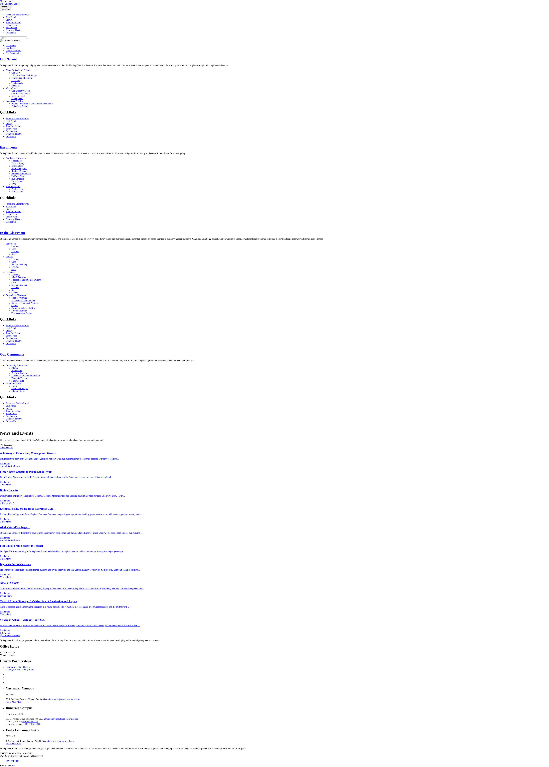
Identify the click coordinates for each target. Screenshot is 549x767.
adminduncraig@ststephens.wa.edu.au (61, 719)
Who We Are (12, 88)
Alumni (14, 368)
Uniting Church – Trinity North (20, 669)
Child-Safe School (19, 106)
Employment (11, 27)
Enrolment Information (16, 158)
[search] (13, 37)
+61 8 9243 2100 (32, 724)
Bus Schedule (17, 179)
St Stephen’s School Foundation (25, 375)
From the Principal (19, 388)
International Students (21, 173)
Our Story (15, 73)
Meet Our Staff (18, 96)
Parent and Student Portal (17, 14)
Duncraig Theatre (14, 30)
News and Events (14, 383)
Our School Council (20, 93)
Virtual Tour (16, 191)
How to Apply (17, 163)
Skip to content (7, 1)
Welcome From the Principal (24, 75)
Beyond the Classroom (16, 295)
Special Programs (19, 298)
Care (13, 249)
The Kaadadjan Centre (21, 313)
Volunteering (17, 370)
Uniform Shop (17, 176)
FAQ (13, 184)
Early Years (11, 244)
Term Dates (16, 181)
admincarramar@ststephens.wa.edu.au (62, 699)
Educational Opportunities (23, 300)
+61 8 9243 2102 (30, 721)
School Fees (11, 25)
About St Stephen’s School (18, 70)
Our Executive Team (20, 91)
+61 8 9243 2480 (13, 743)
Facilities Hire (17, 381)
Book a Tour (17, 189)
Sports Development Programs (25, 303)
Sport (13, 254)
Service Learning (19, 264)
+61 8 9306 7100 (13, 702)
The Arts (15, 251)
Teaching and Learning (21, 78)
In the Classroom (13, 50)
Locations (15, 80)
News (14, 386)
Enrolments (11, 48)
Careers (14, 292)
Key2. (12, 765)
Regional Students (19, 171)
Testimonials (17, 83)
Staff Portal (11, 17)
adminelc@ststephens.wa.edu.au (59, 741)
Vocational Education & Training (26, 280)
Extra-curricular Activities (23, 308)
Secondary (10, 272)
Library (9, 20)
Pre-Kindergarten (19, 168)
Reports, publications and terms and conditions (32, 103)
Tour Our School (13, 22)
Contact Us (11, 32)
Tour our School (13, 186)
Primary (9, 256)
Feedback (15, 85)
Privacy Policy (12, 761)
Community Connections (17, 365)
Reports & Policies (14, 101)
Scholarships (17, 166)
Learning (15, 246)
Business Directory (20, 373)
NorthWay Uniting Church (18, 667)
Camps (14, 305)
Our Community (13, 53)
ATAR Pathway (18, 277)
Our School (11, 45)
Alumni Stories (18, 391)
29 (9, 633)
